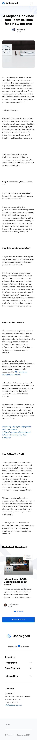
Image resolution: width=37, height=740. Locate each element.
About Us (10, 657)
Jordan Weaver (13, 604)
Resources (11, 662)
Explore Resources (18, 619)
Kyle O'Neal (21, 30)
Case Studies (12, 668)
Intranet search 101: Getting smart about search (15, 582)
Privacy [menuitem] (7, 724)
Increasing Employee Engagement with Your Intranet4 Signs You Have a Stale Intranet (16, 429)
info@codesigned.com (13, 705)
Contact (9, 688)
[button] (15, 611)
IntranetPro (11, 675)
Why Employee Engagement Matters (14, 373)
